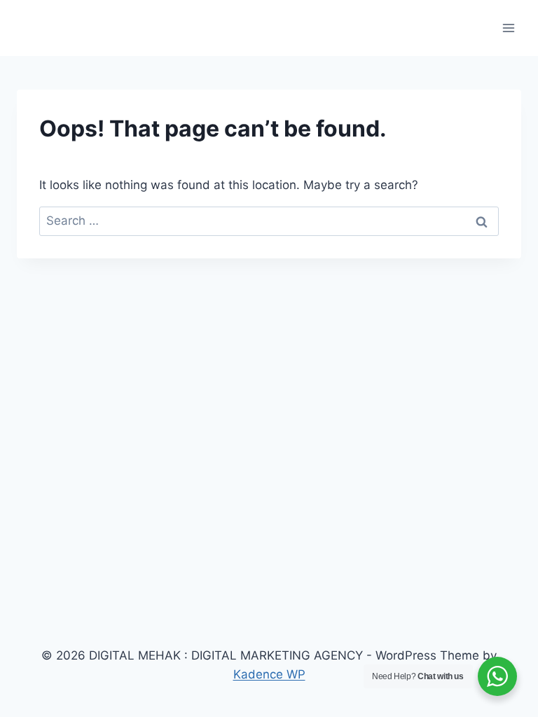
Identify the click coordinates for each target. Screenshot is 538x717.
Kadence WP (269, 674)
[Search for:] (269, 221)
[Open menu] (508, 28)
